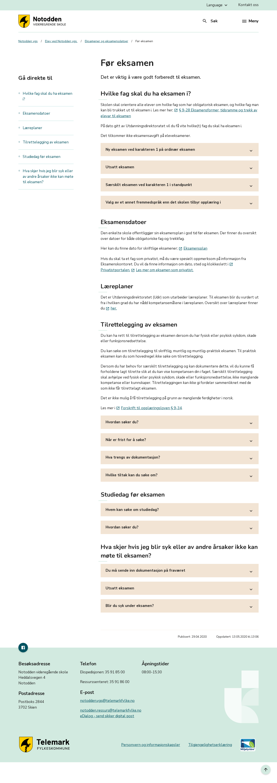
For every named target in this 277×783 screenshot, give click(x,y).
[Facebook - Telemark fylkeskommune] (23, 647)
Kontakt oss (248, 4)
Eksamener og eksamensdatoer (106, 41)
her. (111, 308)
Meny (253, 21)
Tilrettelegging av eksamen (46, 142)
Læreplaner (32, 127)
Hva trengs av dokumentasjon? (180, 458)
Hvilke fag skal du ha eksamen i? (47, 96)
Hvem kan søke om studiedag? (180, 510)
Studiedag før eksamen (41, 156)
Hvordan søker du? (180, 423)
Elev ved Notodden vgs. (61, 41)
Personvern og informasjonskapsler (150, 744)
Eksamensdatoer (36, 113)
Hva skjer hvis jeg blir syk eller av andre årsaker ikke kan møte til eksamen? (48, 176)
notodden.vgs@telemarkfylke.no (107, 700)
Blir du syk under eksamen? (180, 606)
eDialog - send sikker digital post (107, 716)
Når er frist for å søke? (180, 440)
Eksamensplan (193, 248)
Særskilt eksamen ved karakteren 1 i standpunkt (180, 185)
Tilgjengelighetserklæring (210, 744)
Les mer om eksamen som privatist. (162, 270)
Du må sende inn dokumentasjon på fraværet (180, 571)
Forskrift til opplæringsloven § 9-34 (149, 408)
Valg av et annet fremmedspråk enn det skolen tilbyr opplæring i (180, 203)
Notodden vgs (28, 41)
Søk (209, 21)
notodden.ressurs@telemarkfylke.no (110, 710)
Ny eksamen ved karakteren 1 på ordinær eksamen (180, 150)
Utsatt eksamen (180, 168)
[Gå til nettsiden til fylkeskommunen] (45, 745)
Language (217, 5)
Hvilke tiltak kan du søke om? (180, 476)
